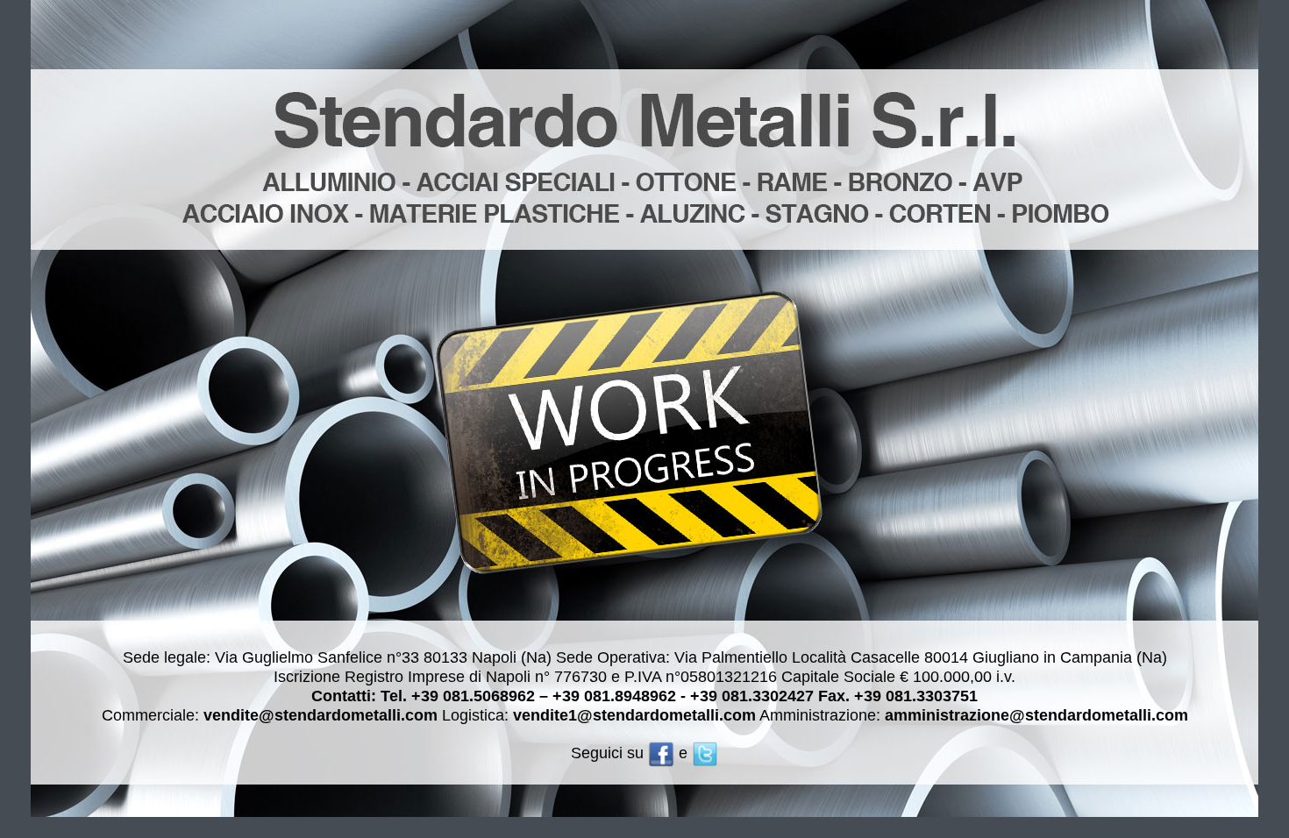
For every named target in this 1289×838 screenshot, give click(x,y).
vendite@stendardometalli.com (320, 715)
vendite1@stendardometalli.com (634, 715)
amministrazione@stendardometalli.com (1036, 715)
